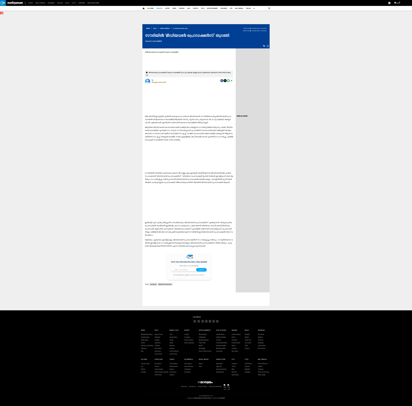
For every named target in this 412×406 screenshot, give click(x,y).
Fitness (218, 340)
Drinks (247, 337)
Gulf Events (173, 354)
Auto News (188, 363)
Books (67, 3)
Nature (172, 369)
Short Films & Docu (205, 351)
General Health (221, 345)
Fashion (234, 363)
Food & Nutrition (221, 343)
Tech (246, 359)
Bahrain (172, 345)
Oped (156, 330)
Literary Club (145, 363)
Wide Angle (261, 375)
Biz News (261, 334)
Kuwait (172, 348)
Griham (234, 330)
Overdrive (187, 369)
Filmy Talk (202, 343)
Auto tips (187, 372)
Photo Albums (262, 363)
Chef (246, 345)
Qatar (171, 343)
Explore (172, 375)
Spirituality (235, 375)
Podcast (261, 369)
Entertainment (212, 8)
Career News (159, 369)
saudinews (153, 284)
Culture (144, 359)
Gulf (188, 8)
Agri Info (219, 366)
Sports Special (189, 343)
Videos (260, 366)
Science (247, 366)
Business (224, 8)
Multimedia (239, 8)
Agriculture (220, 359)
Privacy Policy (202, 386)
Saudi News (173, 337)
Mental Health (220, 348)
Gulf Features (174, 351)
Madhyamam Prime (93, 3)
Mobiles (247, 369)
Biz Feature (261, 348)
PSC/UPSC (158, 375)
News (174, 8)
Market (260, 337)
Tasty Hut (248, 340)
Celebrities (202, 337)
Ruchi (247, 330)
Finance (260, 340)
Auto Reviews (188, 366)
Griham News (236, 334)
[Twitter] (225, 80)
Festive (247, 348)
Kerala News (145, 337)
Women (234, 372)
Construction (236, 343)
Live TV (74, 3)
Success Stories (221, 369)
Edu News (158, 363)
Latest (167, 8)
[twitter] (199, 321)
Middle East (174, 330)
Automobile (188, 359)
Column (234, 348)
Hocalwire (221, 398)
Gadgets (247, 372)
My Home (150, 8)
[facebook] (221, 80)
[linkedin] (206, 321)
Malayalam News (146, 334)
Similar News (242, 116)
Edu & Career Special (161, 372)
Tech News (248, 363)
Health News (221, 330)
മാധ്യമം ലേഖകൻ (159, 82)
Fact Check (158, 354)
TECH (202, 8)
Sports (195, 8)
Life (231, 8)
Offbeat (157, 345)
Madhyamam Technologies (202, 398)
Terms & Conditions (198, 275)
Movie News (203, 334)
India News (144, 340)
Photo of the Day (263, 372)
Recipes (247, 334)
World (143, 343)
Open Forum (159, 334)
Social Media (204, 359)
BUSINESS (261, 330)
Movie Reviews (204, 340)
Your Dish (248, 343)
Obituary (144, 348)
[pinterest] (217, 321)
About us (184, 386)
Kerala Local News (147, 345)
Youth (234, 366)
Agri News (219, 363)
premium (159, 8)
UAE (171, 334)
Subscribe (82, 3)
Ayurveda (219, 351)
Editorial (157, 337)
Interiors (234, 340)
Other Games (188, 340)
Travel (248, 8)
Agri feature (220, 372)
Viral (200, 366)
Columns (158, 343)
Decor (234, 345)
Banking (260, 343)
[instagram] (202, 321)
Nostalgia (202, 348)
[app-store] (229, 387)
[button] (3, 3)
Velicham (60, 3)
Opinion (181, 8)
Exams (157, 366)
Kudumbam (51, 3)
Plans (233, 337)
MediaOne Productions (165, 284)
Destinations (174, 366)
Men (233, 369)
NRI (142, 351)
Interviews (158, 348)
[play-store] (225, 387)
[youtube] (210, 321)
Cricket (186, 334)
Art (142, 366)
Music (201, 345)
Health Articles (221, 337)
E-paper (30, 3)
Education (159, 359)
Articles (157, 340)
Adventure (173, 372)
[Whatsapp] (228, 80)
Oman (172, 340)
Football (187, 337)
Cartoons (158, 351)
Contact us (192, 386)
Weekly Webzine (40, 3)
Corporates (261, 345)
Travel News (174, 363)
